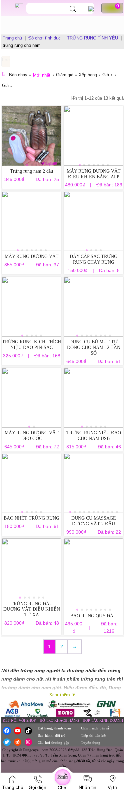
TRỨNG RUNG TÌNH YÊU (92, 37)
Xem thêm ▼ (62, 694)
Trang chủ (12, 37)
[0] (115, 7)
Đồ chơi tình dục (44, 37)
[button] (27, 165)
